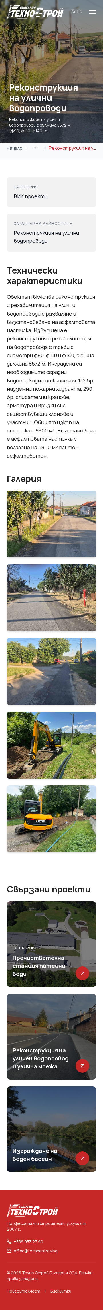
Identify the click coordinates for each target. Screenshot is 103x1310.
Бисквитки (60, 1291)
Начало (15, 148)
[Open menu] (92, 12)
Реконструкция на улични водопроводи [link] (72, 148)
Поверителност (23, 1291)
